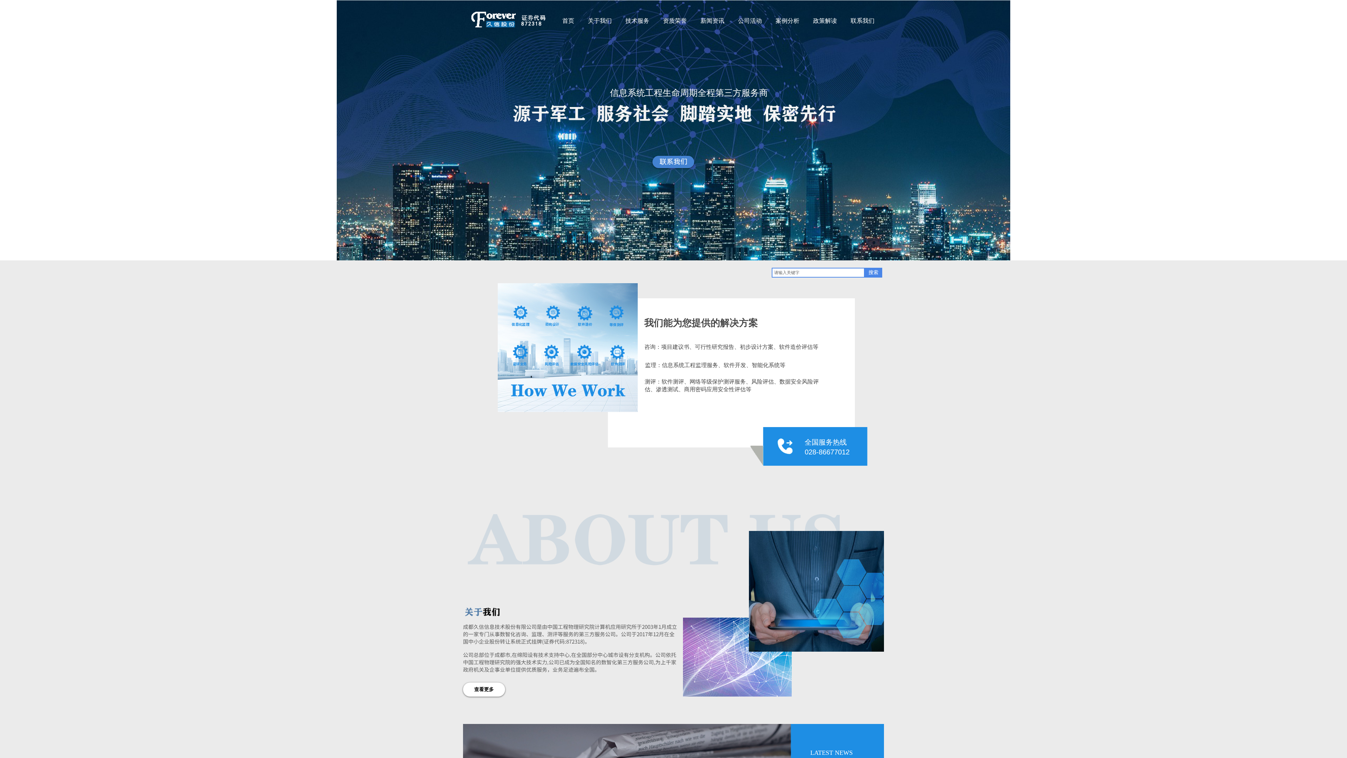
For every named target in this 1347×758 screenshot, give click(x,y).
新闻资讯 (712, 21)
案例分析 (787, 21)
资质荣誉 (675, 21)
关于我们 (600, 21)
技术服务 (637, 21)
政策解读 (825, 21)
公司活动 (750, 21)
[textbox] (818, 273)
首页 (568, 21)
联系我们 (862, 21)
